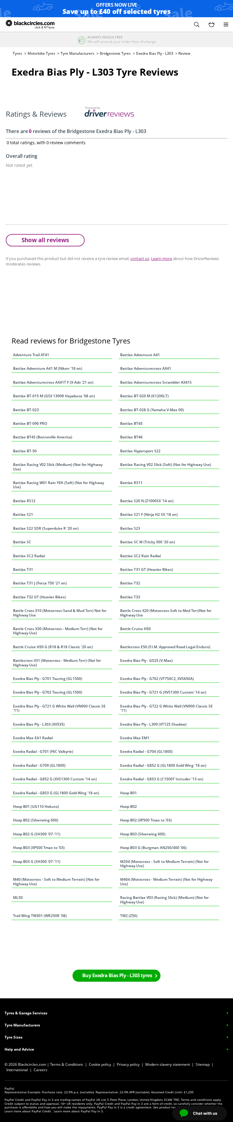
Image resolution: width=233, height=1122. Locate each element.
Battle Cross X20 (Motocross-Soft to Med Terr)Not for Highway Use (165, 612)
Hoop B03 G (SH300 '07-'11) (36, 861)
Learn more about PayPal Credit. (28, 1111)
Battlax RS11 (131, 482)
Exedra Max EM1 (134, 737)
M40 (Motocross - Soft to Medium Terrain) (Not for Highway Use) (56, 881)
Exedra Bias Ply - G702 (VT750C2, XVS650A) (157, 678)
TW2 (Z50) (128, 915)
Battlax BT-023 (26, 409)
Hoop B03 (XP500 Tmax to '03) (39, 847)
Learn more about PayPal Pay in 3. (79, 1111)
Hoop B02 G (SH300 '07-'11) (36, 834)
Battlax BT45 (131, 423)
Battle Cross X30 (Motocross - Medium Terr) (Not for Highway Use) (58, 631)
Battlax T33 (130, 597)
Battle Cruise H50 (135, 628)
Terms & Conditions (66, 1064)
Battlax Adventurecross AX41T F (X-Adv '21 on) (53, 382)
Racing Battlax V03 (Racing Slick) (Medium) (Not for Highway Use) (164, 899)
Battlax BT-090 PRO (30, 423)
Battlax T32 (130, 583)
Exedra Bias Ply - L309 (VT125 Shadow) (153, 724)
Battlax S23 (130, 528)
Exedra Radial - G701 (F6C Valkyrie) (43, 751)
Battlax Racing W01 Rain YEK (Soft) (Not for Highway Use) (58, 484)
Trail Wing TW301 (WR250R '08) (40, 915)
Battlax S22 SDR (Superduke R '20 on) (46, 528)
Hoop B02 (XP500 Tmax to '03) (146, 820)
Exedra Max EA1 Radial (33, 737)
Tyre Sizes (13, 1037)
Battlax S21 (23, 514)
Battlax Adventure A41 (140, 354)
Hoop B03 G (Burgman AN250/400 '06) (153, 847)
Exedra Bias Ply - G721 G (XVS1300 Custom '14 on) (163, 692)
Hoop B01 (128, 792)
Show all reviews (45, 240)
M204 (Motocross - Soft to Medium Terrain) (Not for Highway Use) (164, 863)
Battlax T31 (23, 569)
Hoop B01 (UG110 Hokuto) (36, 806)
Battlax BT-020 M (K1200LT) (144, 395)
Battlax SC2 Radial (29, 555)
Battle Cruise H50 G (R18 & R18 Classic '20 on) (53, 646)
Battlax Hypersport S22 (140, 451)
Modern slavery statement (167, 1064)
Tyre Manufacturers (77, 53)
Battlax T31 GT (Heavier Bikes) (146, 569)
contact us (139, 258)
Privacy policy (128, 1064)
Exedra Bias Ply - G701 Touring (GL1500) (47, 678)
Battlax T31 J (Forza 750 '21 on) (40, 583)
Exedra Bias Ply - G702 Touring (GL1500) (47, 692)
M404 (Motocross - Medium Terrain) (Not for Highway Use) (166, 881)
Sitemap (203, 1064)
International (17, 1069)
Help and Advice (19, 1049)
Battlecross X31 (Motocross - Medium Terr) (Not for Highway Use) (57, 662)
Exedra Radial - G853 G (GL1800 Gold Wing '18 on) (56, 792)
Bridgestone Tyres (115, 53)
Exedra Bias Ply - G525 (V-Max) (146, 660)
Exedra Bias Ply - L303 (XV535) (39, 724)
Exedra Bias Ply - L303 (154, 53)
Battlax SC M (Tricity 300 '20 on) (147, 542)
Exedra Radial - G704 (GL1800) (146, 751)
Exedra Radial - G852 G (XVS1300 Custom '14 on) (55, 779)
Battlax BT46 (131, 437)
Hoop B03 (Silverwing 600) (142, 834)
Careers (40, 1069)
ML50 (18, 897)
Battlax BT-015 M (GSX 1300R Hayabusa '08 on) (54, 395)
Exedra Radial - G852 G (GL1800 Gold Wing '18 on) (163, 765)
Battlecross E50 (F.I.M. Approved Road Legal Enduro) (165, 646)
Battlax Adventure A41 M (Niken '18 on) (47, 368)
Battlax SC (22, 542)
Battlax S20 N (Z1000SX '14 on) (147, 500)
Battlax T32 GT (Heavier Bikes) (39, 597)
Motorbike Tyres (41, 53)
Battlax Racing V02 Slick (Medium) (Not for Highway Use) (58, 466)
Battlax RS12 (24, 500)
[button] (196, 24)
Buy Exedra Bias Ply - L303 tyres (117, 975)
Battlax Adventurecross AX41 (145, 368)
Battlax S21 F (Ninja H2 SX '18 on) (149, 514)
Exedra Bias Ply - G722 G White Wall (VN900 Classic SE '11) (166, 708)
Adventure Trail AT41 (31, 354)
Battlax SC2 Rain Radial (140, 555)
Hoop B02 (128, 806)
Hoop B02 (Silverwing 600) (35, 820)
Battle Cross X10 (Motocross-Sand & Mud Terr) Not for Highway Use (59, 612)
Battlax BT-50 (25, 451)
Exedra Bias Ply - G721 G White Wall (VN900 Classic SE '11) (59, 708)
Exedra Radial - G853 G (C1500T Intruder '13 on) (161, 779)
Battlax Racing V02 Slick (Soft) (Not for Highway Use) (165, 464)
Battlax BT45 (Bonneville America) (42, 437)
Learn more (161, 258)
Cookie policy (100, 1064)
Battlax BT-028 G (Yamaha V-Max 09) (152, 409)
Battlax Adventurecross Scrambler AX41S (156, 382)
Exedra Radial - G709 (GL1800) (39, 765)
